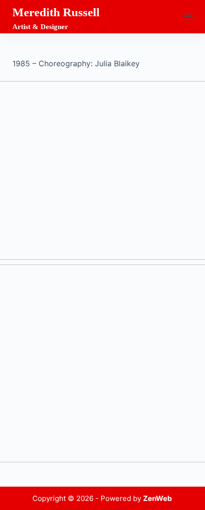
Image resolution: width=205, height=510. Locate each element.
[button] (102, 170)
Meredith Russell (56, 12)
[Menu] (188, 16)
